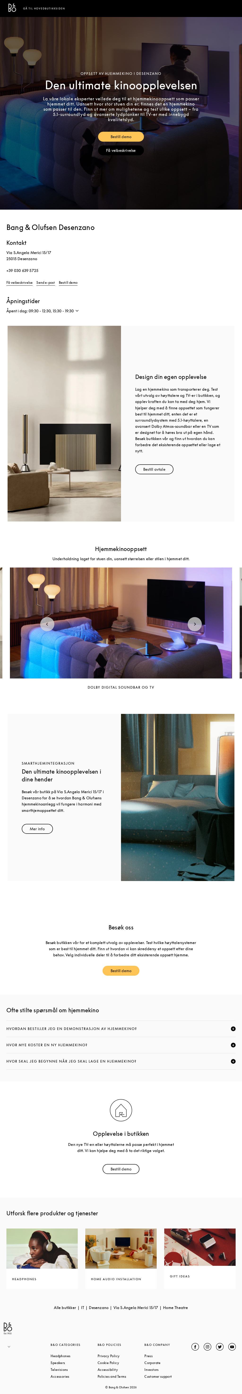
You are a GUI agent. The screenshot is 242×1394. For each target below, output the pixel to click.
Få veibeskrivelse (125, 151)
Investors (167, 1370)
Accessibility (121, 1370)
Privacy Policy (121, 1356)
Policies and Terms (121, 1376)
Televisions (74, 1370)
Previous (47, 624)
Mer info (41, 829)
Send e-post (45, 282)
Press (166, 1356)
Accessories (74, 1376)
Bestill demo (127, 137)
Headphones (74, 1356)
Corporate (167, 1363)
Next (195, 624)
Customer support (167, 1376)
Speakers (74, 1363)
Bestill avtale (158, 470)
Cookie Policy (121, 1363)
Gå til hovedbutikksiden (44, 8)
